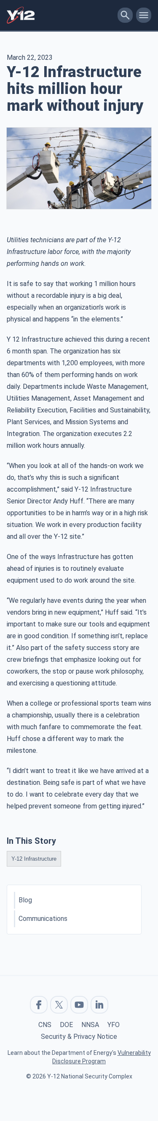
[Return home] (60, 15)
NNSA (90, 1025)
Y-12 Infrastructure (33, 859)
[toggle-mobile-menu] (143, 15)
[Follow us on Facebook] (38, 1004)
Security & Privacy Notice (79, 1037)
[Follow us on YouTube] (79, 1004)
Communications (43, 919)
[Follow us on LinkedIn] (99, 1004)
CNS (44, 1025)
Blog (25, 900)
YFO (113, 1025)
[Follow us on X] (59, 1004)
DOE (66, 1025)
